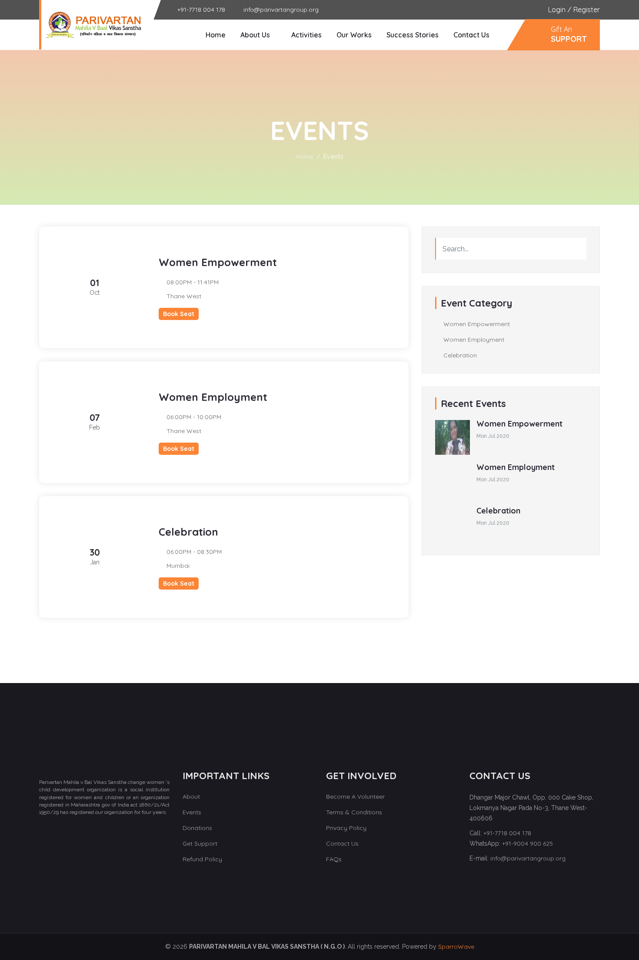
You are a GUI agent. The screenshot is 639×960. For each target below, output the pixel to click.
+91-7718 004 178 (507, 833)
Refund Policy (202, 859)
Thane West (183, 296)
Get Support (200, 843)
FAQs (334, 859)
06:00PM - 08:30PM (194, 552)
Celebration (459, 355)
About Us (255, 34)
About (191, 796)
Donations (197, 828)
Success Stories (412, 34)
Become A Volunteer (355, 796)
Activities (306, 34)
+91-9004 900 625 (527, 843)
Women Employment (473, 339)
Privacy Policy (346, 828)
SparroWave (456, 946)
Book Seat (178, 314)
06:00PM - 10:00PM (193, 417)
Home (216, 34)
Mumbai (178, 566)
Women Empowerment (476, 324)
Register (586, 9)
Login (557, 9)
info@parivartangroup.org (528, 858)
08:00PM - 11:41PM (192, 282)
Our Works (354, 34)
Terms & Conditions (354, 812)
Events (192, 812)
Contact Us (471, 34)
